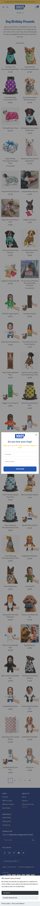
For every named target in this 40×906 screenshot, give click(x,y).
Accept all (6, 893)
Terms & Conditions (18, 903)
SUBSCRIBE (20, 469)
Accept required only (10, 898)
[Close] (36, 434)
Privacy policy (6, 903)
